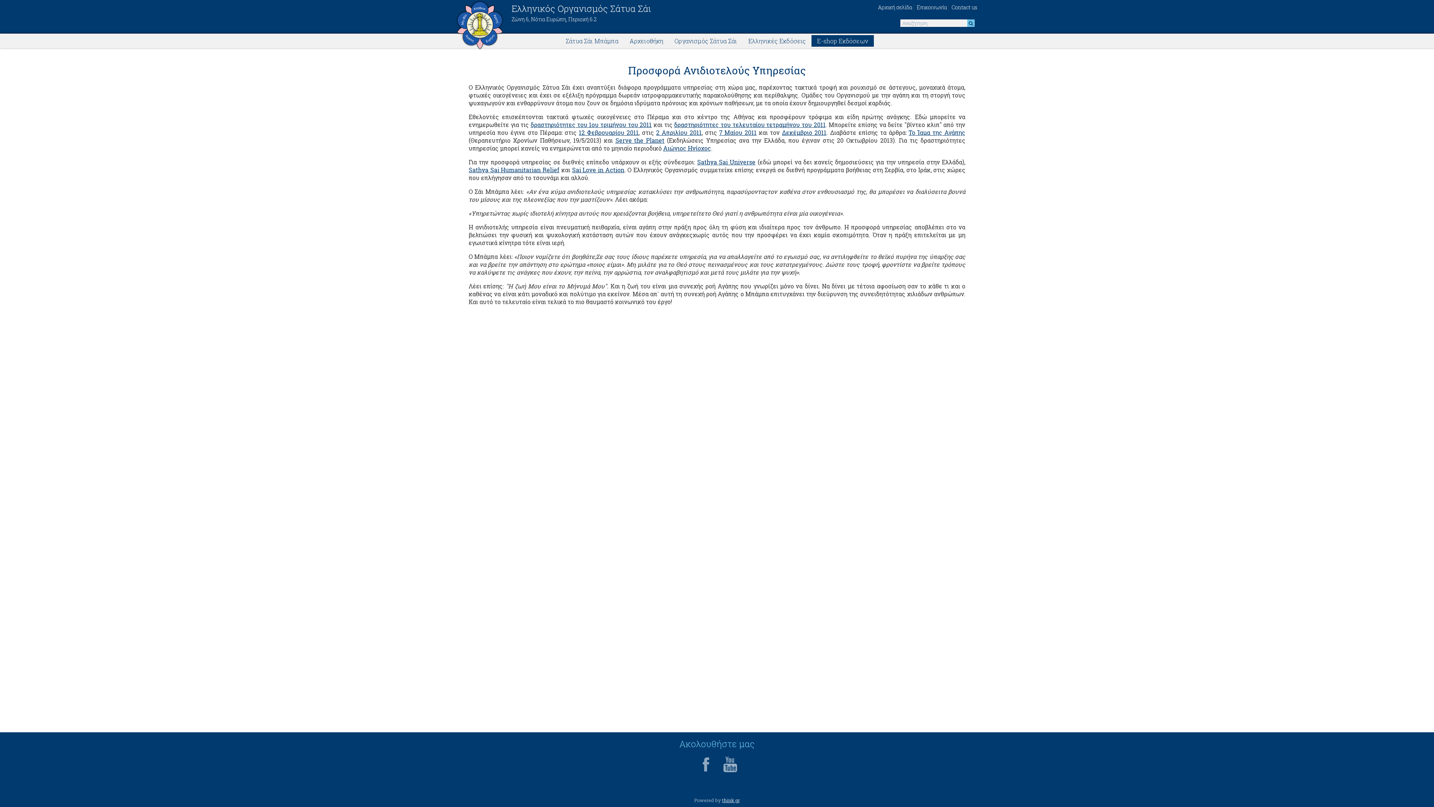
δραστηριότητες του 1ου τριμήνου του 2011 (591, 125)
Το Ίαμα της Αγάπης (937, 132)
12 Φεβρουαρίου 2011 (609, 132)
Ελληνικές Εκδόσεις (777, 41)
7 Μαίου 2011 (738, 132)
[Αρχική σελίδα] (896, 8)
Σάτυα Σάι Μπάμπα (592, 41)
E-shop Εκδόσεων (842, 41)
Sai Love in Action (598, 170)
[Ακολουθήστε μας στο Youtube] (730, 771)
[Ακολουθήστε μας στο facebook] (706, 771)
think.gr (731, 800)
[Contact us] (963, 8)
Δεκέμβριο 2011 (804, 132)
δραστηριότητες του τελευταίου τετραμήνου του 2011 (749, 125)
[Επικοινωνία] (932, 8)
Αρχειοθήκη (647, 41)
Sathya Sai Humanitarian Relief (514, 170)
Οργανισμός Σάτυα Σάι (705, 41)
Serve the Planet (640, 140)
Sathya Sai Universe (726, 162)
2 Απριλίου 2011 (679, 132)
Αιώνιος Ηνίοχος (687, 148)
